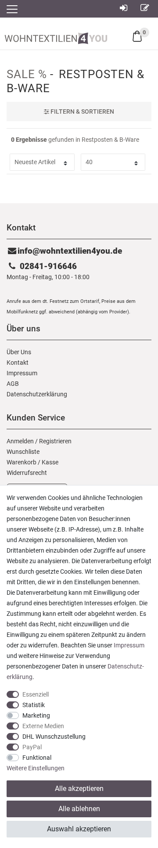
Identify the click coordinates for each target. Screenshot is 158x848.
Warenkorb (21, 462)
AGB (13, 383)
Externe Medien (43, 725)
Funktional (36, 757)
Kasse (50, 462)
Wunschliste (23, 451)
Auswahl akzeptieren (79, 829)
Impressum (22, 373)
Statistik (33, 704)
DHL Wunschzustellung (54, 736)
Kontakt (18, 362)
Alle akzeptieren (79, 788)
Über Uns (19, 352)
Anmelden (20, 441)
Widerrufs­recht (27, 472)
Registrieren (55, 441)
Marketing (36, 715)
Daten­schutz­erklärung (37, 394)
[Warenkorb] (137, 35)
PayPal (32, 747)
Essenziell (35, 694)
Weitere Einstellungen (36, 768)
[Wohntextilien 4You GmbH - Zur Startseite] (56, 36)
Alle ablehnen (79, 809)
